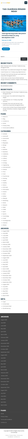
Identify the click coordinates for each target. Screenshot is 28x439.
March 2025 (6, 269)
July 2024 (5, 286)
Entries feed (6, 304)
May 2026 (5, 238)
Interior (5, 191)
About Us (5, 116)
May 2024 (5, 291)
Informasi (5, 187)
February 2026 (6, 244)
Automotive (6, 138)
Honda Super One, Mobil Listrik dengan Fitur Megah (14, 70)
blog (4, 147)
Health (4, 180)
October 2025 (6, 253)
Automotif (5, 136)
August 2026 (6, 231)
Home (4, 123)
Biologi (4, 145)
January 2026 (6, 246)
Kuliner (4, 196)
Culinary (5, 156)
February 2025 (6, 271)
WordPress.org (6, 308)
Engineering (6, 165)
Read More (6, 49)
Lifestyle (5, 198)
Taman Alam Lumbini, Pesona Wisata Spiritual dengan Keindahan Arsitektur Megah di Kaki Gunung (14, 78)
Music (4, 207)
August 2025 (6, 258)
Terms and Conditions (8, 128)
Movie (4, 203)
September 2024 (7, 282)
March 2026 (6, 242)
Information (6, 189)
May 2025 (5, 264)
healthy (5, 183)
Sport (4, 211)
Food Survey (6, 176)
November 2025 (7, 251)
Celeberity (5, 154)
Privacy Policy (6, 125)
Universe (5, 223)
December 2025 (7, 249)
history (4, 185)
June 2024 (5, 289)
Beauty (4, 140)
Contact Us (6, 121)
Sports (4, 214)
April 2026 (5, 240)
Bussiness (5, 151)
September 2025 (7, 255)
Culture (5, 160)
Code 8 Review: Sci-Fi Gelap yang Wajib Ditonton (13, 72)
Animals (5, 134)
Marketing (5, 200)
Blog (4, 119)
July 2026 (5, 233)
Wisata (4, 225)
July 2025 (5, 260)
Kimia (4, 194)
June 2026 (5, 235)
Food (4, 174)
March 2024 (6, 295)
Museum (5, 205)
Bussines (5, 149)
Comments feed (7, 306)
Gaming (5, 178)
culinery (5, 158)
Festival (5, 169)
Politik (4, 209)
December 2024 (7, 275)
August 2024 (6, 284)
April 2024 (5, 293)
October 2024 (6, 280)
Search (2, 56)
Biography (5, 143)
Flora (4, 171)
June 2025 (5, 262)
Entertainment (6, 167)
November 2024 (7, 278)
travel (4, 218)
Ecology (5, 163)
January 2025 (6, 273)
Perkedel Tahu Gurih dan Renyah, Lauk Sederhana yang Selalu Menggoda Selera (13, 75)
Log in (4, 302)
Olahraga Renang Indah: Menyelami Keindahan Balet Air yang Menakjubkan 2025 (14, 35)
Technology (6, 216)
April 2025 (5, 266)
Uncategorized (6, 220)
